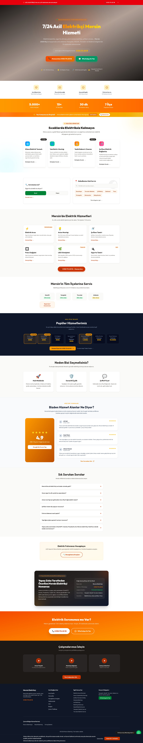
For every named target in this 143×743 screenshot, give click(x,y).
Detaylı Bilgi (100, 738)
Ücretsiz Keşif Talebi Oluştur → (85, 348)
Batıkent (108, 191)
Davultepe (79, 191)
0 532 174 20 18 (82, 51)
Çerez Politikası (52, 709)
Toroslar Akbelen (89, 191)
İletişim (50, 706)
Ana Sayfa (51, 693)
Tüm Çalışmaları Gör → (71, 677)
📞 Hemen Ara (105, 114)
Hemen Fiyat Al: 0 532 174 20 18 (61, 348)
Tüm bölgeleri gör (96, 200)
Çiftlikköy (100, 191)
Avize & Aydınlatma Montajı (80, 695)
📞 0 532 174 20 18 (110, 2)
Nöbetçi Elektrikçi (78, 700)
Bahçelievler (97, 195)
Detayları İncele (30, 162)
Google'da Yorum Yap (40, 447)
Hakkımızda (51, 701)
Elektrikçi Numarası (78, 704)
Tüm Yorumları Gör (86, 461)
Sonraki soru (29, 197)
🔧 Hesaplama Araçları (71, 555)
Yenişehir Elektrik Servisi (79, 709)
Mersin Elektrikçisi (28, 724)
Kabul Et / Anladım (112, 738)
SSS (49, 704)
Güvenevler (88, 195)
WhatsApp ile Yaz (84, 631)
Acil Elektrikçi (76, 702)
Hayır (57, 193)
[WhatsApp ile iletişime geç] (138, 732)
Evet (35, 193)
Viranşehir (79, 195)
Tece (114, 191)
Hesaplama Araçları (54, 698)
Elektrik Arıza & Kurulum (79, 693)
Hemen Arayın (47, 305)
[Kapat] (118, 2)
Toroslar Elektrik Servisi (79, 711)
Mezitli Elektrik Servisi (79, 707)
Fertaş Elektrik (48, 724)
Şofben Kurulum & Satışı (79, 698)
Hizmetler (51, 696)
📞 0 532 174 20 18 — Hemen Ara (71, 269)
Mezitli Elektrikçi (39, 724)
